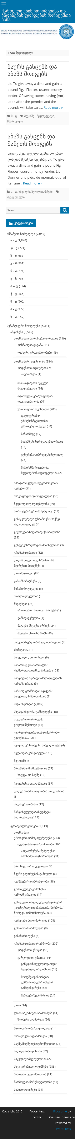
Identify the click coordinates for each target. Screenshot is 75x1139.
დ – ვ (14, 248)
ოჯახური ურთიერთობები (35, 352)
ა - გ (14, 192)
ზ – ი (13, 256)
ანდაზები (16, 332)
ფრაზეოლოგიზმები (24, 826)
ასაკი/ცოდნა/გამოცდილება (33, 496)
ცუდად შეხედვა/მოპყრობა (36, 844)
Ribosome (60, 1111)
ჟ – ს (13, 279)
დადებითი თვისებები (32, 368)
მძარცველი (15, 121)
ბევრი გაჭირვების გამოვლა (33, 874)
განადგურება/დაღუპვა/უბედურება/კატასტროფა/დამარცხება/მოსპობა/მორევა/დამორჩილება (39, 907)
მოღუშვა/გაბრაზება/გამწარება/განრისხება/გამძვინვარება (37, 982)
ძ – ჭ (13, 309)
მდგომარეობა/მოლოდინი (32, 1028)
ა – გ (13, 240)
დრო (17, 1005)
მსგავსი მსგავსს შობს (32, 633)
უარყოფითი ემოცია (31, 958)
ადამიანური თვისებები (29, 361)
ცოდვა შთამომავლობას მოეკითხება (39, 791)
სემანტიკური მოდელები (23, 326)
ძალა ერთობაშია (26, 804)
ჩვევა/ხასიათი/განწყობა (30, 783)
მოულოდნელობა (26, 596)
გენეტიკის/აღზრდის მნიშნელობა (36, 545)
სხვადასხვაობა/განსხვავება (33, 712)
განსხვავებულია (29, 618)
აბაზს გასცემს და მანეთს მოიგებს (31, 140)
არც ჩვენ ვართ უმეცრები (31, 866)
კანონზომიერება (25, 581)
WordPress (63, 1129)
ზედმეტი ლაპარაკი (31, 1019)
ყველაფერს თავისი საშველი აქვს (37, 745)
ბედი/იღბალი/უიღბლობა (31, 504)
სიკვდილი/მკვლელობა (30, 1059)
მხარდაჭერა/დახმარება (30, 1036)
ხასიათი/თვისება (25, 1089)
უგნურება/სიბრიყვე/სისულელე (42, 455)
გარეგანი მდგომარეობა (30, 920)
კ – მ (13, 263)
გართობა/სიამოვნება (28, 928)
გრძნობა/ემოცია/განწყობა (32, 943)
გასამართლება (24, 936)
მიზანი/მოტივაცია (26, 589)
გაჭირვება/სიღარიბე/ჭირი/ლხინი (37, 532)
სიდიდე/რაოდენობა (28, 1051)
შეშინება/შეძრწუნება (35, 995)
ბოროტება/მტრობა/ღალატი (33, 511)
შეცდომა (20, 761)
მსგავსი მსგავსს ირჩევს (34, 625)
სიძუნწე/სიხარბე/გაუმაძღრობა (42, 441)
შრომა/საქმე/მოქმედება (30, 768)
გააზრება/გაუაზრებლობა (31, 881)
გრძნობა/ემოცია (25, 552)
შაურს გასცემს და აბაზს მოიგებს (32, 70)
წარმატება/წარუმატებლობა (33, 1082)
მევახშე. (29, 116)
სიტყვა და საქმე (28, 775)
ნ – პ (13, 271)
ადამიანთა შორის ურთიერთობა (36, 338)
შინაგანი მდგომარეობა (30, 1074)
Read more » (53, 107)
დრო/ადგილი (23, 573)
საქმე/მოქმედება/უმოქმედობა (34, 1044)
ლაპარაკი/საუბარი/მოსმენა (33, 1013)
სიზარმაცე (28, 434)
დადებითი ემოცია (30, 950)
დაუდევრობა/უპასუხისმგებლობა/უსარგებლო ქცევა (34, 421)
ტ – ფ (14, 286)
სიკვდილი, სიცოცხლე (29, 657)
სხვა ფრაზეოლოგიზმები (35, 192)
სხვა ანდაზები (23, 704)
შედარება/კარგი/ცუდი (29, 753)
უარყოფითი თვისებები (33, 409)
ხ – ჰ (13, 317)
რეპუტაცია (21, 650)
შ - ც (14, 116)
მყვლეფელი (45, 116)
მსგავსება (20, 604)
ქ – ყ (13, 294)
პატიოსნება (29, 374)
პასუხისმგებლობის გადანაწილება (37, 642)
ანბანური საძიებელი (21, 234)
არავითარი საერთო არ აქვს (37, 610)
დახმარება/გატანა (30, 345)
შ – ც (13, 301)
